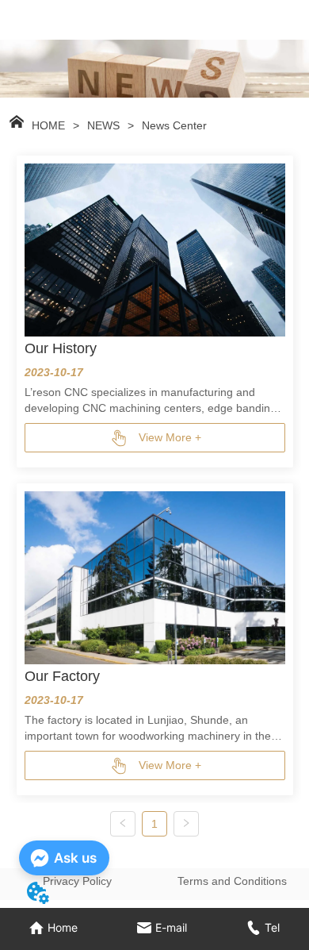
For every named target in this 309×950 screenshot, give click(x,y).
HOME (48, 125)
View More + (170, 437)
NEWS (103, 125)
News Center (174, 125)
